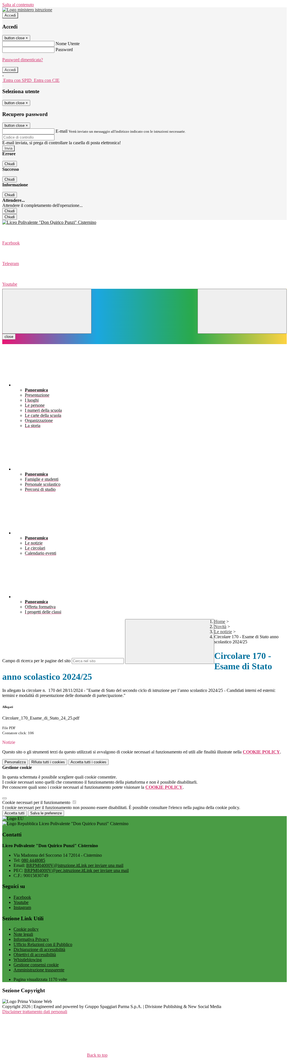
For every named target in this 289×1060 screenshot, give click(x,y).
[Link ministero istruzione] (27, 9)
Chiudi (10, 164)
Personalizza (15, 762)
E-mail (61, 131)
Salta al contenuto (18, 4)
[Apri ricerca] (242, 311)
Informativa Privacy (31, 939)
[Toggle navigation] (46, 311)
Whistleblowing (28, 959)
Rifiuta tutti (48, 762)
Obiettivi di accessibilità (35, 954)
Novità (220, 626)
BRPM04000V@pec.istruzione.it (76, 870)
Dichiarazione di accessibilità (39, 949)
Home (219, 621)
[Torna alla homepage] (144, 222)
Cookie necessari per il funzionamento (36, 802)
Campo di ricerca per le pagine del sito (36, 660)
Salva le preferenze (46, 813)
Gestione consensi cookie (36, 964)
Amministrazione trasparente (39, 969)
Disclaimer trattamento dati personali (34, 1011)
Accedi (10, 15)
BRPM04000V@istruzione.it (74, 865)
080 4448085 (33, 860)
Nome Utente (68, 43)
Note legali (23, 934)
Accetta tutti (88, 762)
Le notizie (223, 631)
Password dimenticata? (22, 59)
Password (64, 49)
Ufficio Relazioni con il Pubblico (43, 944)
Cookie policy (26, 929)
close (9, 337)
